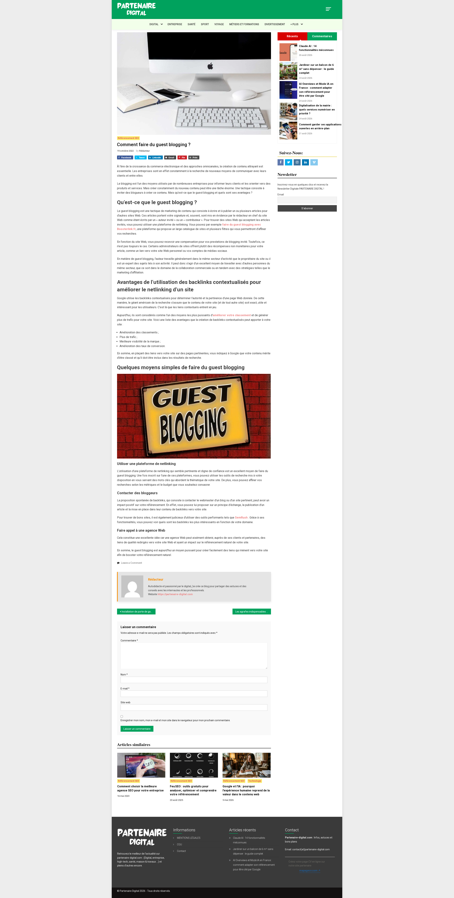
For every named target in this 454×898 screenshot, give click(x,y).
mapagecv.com (308, 870)
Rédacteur (144, 150)
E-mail (125, 688)
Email (281, 194)
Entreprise (175, 24)
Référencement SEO (128, 138)
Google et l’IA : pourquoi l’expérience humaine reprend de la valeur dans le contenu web (246, 790)
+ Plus (294, 24)
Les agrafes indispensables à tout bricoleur (253, 611)
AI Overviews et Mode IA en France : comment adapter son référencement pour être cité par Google (316, 90)
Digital (154, 24)
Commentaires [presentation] (322, 36)
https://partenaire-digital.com (175, 594)
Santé (191, 24)
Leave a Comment (131, 562)
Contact (181, 851)
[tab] (292, 36)
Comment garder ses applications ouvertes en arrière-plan (317, 126)
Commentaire (129, 640)
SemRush (241, 517)
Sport (205, 24)
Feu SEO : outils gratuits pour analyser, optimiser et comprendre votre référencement (193, 790)
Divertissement (275, 24)
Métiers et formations (244, 24)
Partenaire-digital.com (298, 837)
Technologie (254, 781)
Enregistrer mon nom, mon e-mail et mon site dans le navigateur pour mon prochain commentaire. (175, 720)
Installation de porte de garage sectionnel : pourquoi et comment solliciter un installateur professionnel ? (139, 611)
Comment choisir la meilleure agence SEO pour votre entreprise (140, 788)
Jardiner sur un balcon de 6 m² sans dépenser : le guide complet (316, 68)
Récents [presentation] (292, 36)
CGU (179, 844)
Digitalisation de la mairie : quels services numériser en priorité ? (317, 109)
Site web (125, 702)
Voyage (219, 24)
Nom (124, 674)
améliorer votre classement (232, 315)
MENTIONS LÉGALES (188, 837)
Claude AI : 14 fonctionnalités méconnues (316, 48)
